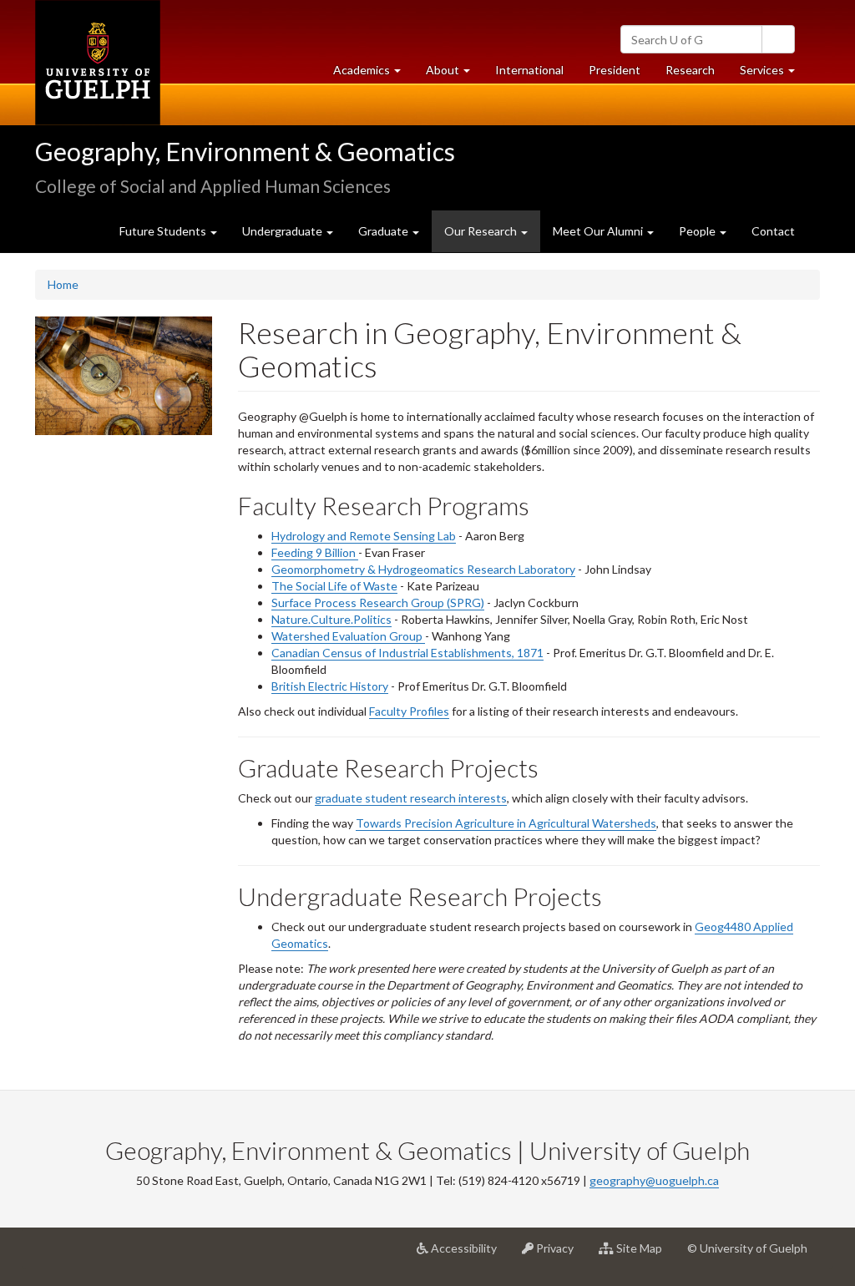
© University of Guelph (747, 1248)
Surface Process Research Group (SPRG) (377, 602)
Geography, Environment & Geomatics (245, 151)
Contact (773, 231)
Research (696, 74)
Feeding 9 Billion (314, 552)
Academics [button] (373, 74)
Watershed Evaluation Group (348, 636)
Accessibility (468, 1254)
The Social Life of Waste (334, 586)
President (614, 70)
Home (63, 284)
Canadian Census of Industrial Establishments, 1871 (407, 653)
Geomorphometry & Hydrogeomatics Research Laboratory (423, 569)
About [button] (454, 74)
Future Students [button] (164, 231)
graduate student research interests (411, 798)
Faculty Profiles (409, 711)
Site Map (644, 1254)
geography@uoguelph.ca (654, 1180)
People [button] (698, 231)
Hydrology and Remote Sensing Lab (363, 536)
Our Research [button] (492, 237)
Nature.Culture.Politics (331, 619)
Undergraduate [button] (283, 231)
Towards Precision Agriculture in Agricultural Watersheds (506, 823)
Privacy (560, 1254)
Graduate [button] (384, 231)
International (529, 70)
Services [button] (773, 74)
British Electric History (329, 686)
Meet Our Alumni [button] (599, 231)
